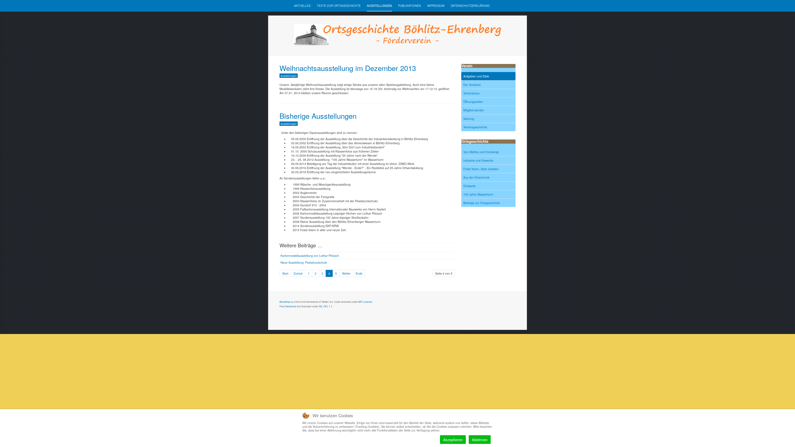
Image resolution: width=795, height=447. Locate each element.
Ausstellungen (379, 6)
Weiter (346, 273)
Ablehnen (480, 439)
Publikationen (409, 6)
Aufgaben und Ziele (476, 76)
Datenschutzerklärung (470, 6)
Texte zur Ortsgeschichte (339, 6)
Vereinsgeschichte (475, 127)
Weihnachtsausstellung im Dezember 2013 (347, 68)
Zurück (298, 273)
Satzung (468, 119)
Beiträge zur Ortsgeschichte (481, 203)
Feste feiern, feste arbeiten (481, 169)
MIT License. (365, 301)
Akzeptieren (453, 439)
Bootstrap (284, 301)
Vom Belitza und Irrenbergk (481, 152)
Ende (359, 273)
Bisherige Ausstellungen (318, 116)
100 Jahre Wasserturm (478, 194)
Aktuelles (302, 6)
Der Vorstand (472, 85)
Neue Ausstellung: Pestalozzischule (304, 262)
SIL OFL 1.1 (325, 306)
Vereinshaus (471, 93)
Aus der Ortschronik (476, 177)
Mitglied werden (473, 110)
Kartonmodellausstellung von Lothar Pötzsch (310, 256)
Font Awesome (287, 306)
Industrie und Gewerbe (478, 160)
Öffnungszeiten (473, 102)
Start (285, 273)
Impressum (435, 6)
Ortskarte (469, 186)
